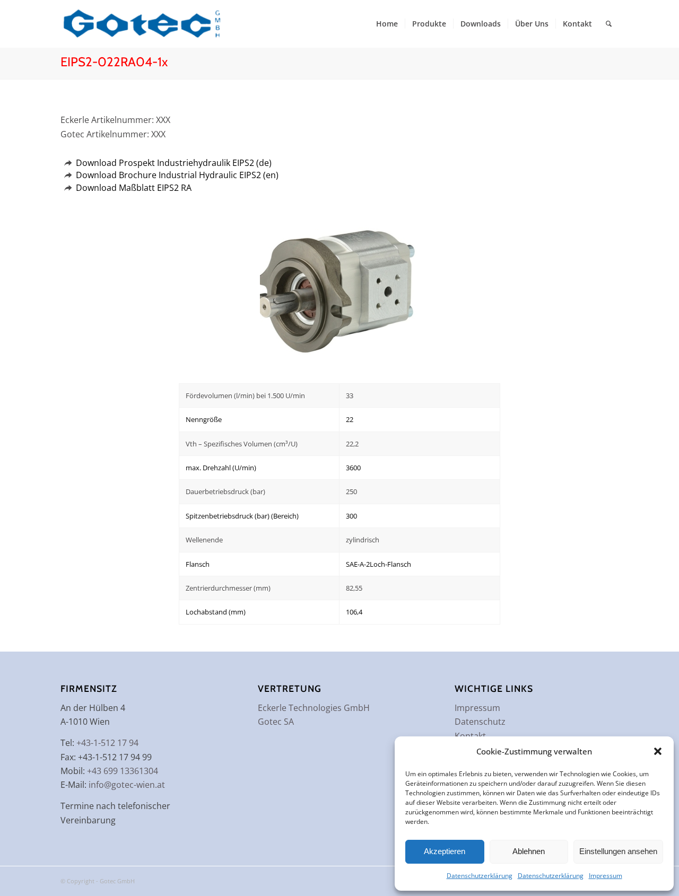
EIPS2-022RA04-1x (114, 61)
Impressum (605, 875)
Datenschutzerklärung (479, 875)
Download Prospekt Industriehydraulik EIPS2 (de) (174, 163)
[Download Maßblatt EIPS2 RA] (68, 188)
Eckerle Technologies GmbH (314, 708)
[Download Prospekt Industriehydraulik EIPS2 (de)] (68, 163)
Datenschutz (480, 721)
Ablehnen (528, 851)
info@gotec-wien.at (127, 784)
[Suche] (609, 24)
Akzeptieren (444, 851)
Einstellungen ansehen (618, 851)
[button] (657, 751)
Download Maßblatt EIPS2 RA (133, 188)
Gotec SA (276, 721)
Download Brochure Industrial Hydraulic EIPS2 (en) (177, 175)
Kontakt (470, 736)
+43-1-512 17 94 (107, 743)
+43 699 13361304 (122, 771)
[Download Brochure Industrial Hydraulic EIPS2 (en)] (68, 175)
